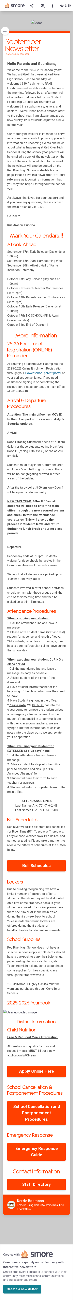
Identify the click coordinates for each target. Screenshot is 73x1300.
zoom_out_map (66, 1014)
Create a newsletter (22, 1289)
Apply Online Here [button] (36, 1071)
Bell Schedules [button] (36, 865)
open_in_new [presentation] (58, 1014)
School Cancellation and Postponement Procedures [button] (36, 1113)
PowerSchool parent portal (43, 373)
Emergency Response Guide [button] (36, 1151)
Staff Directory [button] (36, 1184)
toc (5, 30)
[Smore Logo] (15, 5)
